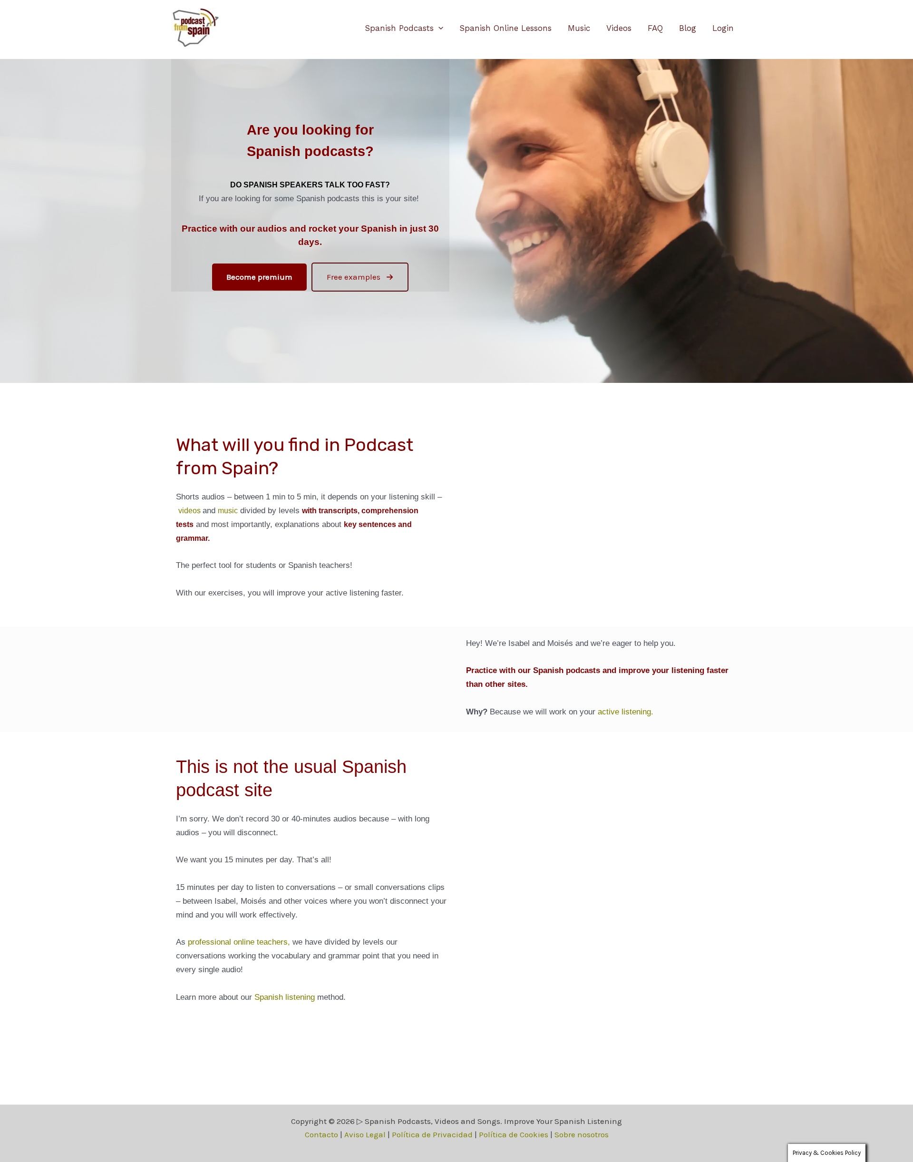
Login (723, 28)
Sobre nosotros (581, 1134)
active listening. (625, 711)
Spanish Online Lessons (505, 28)
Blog (687, 28)
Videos (618, 28)
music (228, 511)
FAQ (655, 28)
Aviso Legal (365, 1134)
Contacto (321, 1134)
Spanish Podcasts (399, 28)
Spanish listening (285, 997)
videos (190, 511)
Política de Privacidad (432, 1134)
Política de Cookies (513, 1134)
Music (579, 28)
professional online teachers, (239, 942)
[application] (438, 28)
